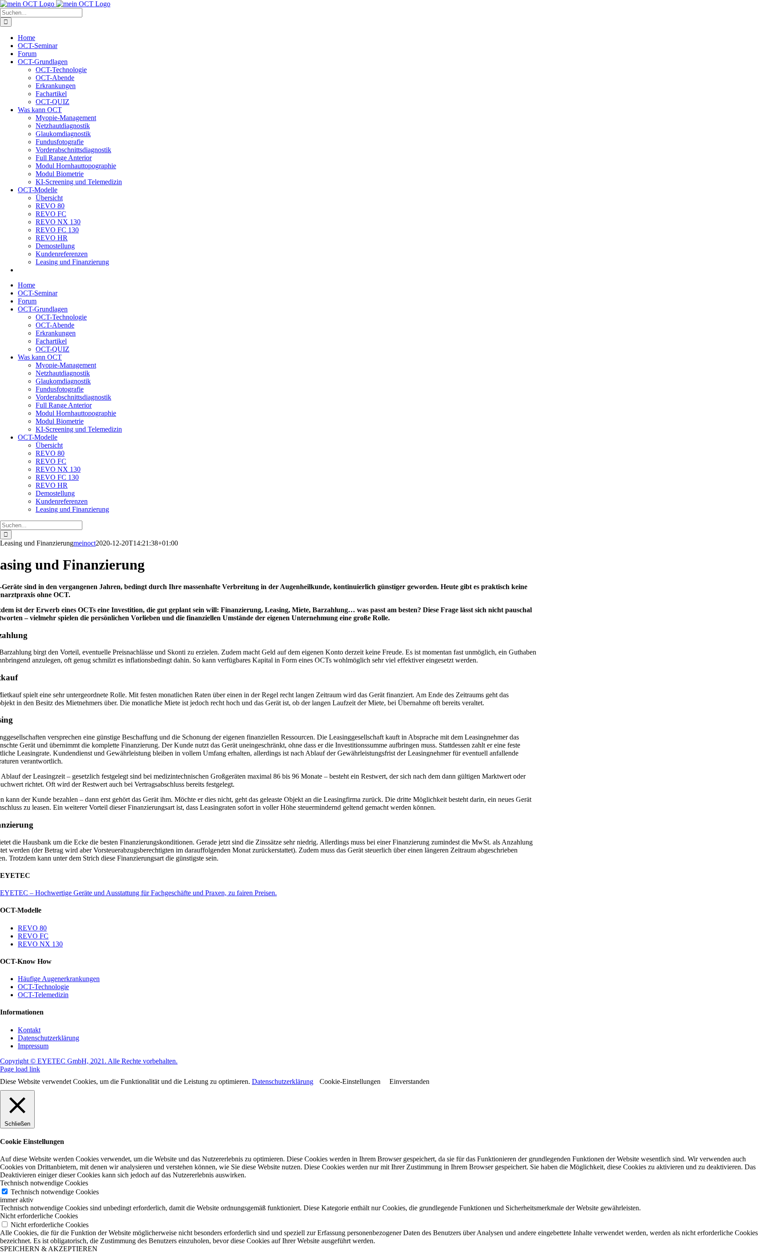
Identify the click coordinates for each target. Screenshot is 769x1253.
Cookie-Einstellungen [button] (350, 1081)
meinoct (84, 543)
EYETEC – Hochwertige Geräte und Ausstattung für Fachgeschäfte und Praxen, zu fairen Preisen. (138, 893)
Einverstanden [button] (409, 1081)
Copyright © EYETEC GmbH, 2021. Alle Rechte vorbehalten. (89, 1061)
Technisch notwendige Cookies (55, 1192)
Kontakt (29, 1030)
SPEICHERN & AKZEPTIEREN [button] (48, 1249)
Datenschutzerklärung (48, 1038)
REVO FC (33, 936)
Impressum (33, 1046)
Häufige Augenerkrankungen (59, 978)
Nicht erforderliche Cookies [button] (39, 1216)
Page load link (20, 1069)
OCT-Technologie (43, 986)
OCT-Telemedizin (43, 994)
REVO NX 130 (40, 944)
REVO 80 (32, 928)
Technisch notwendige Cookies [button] (44, 1183)
